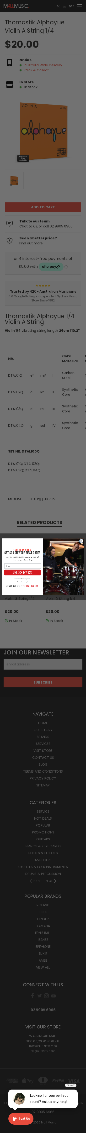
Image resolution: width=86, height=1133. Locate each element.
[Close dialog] (81, 541)
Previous (7, 1128)
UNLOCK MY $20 (22, 572)
